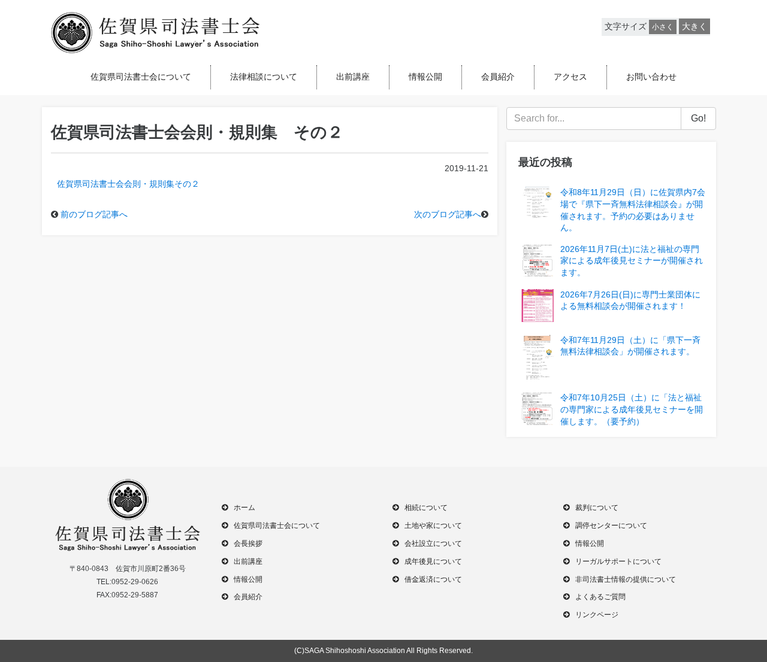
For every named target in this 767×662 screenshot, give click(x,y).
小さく (663, 27)
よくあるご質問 (600, 597)
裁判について (596, 507)
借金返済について (433, 579)
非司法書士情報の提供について (625, 579)
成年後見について (433, 561)
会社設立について (433, 543)
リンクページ (596, 615)
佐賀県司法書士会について (140, 76)
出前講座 (353, 76)
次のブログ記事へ (447, 214)
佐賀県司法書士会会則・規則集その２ (128, 184)
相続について (426, 507)
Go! (698, 118)
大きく (694, 26)
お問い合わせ (651, 76)
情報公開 (425, 76)
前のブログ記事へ (94, 214)
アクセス (570, 76)
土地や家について (433, 525)
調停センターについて (611, 525)
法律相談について (263, 76)
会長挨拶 (248, 543)
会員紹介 (498, 76)
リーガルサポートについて (618, 561)
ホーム (244, 507)
